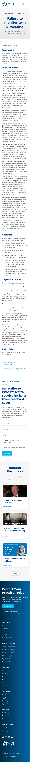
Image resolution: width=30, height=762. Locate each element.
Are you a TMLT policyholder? (12, 440)
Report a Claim (6, 704)
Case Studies (5, 674)
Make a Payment (6, 728)
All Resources (5, 671)
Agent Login (5, 731)
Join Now (7, 453)
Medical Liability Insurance (9, 646)
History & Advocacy (7, 635)
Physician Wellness (7, 659)
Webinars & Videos (7, 686)
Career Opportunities (7, 638)
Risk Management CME (8, 653)
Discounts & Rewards (8, 662)
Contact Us (5, 719)
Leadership (5, 628)
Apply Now (5, 698)
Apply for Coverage (10, 611)
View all (15, 573)
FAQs (3, 716)
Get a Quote (8, 606)
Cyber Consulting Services (9, 656)
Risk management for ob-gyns (15, 369)
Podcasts (4, 683)
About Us (4, 625)
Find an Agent (5, 701)
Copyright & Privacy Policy (9, 756)
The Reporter (5, 680)
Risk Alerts (5, 677)
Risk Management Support (9, 650)
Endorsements (6, 632)
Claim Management (7, 713)
